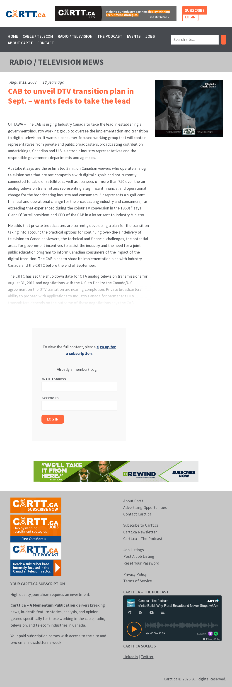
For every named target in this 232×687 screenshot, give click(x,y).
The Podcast (109, 36)
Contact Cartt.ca (137, 514)
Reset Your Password (141, 563)
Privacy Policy (135, 574)
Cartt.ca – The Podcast (142, 538)
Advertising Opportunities (145, 507)
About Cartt (20, 42)
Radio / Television (75, 36)
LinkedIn (130, 656)
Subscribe (195, 10)
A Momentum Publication (52, 605)
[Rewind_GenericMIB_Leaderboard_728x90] (116, 470)
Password (50, 398)
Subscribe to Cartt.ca (141, 525)
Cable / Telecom (38, 36)
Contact (45, 42)
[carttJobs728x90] (115, 13)
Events (134, 36)
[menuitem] (13, 36)
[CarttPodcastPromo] (35, 550)
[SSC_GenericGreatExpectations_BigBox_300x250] (189, 107)
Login (190, 17)
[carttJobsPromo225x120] (35, 527)
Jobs (150, 36)
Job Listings (133, 549)
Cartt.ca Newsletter (140, 532)
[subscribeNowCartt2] (35, 505)
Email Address (53, 379)
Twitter (147, 656)
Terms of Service (137, 580)
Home (13, 36)
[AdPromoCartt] (35, 567)
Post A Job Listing (138, 556)
